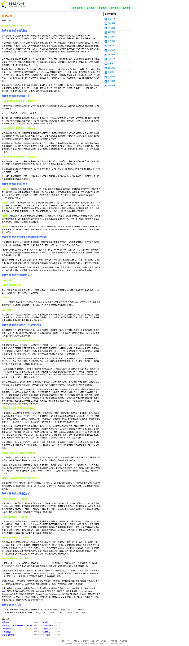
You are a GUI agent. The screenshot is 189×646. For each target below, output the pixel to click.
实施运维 (111, 37)
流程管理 (111, 59)
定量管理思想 (47, 626)
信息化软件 (77, 8)
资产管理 (111, 86)
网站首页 (65, 641)
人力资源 (111, 41)
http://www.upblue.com (115, 643)
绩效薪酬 (111, 55)
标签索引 (126, 8)
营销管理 (102, 8)
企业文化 (111, 68)
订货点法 (46, 632)
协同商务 (111, 72)
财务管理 (111, 63)
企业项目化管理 (8, 635)
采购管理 (111, 81)
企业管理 (90, 8)
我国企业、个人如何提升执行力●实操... (17, 626)
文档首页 (75, 641)
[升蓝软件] (13, 9)
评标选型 (111, 28)
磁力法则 (5, 622)
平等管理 (46, 622)
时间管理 (111, 50)
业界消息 (114, 8)
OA (3, 591)
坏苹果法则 (6, 632)
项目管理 (111, 32)
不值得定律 (46, 629)
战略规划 (111, 23)
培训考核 (111, 46)
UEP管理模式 (7, 629)
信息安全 (111, 77)
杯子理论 (46, 635)
